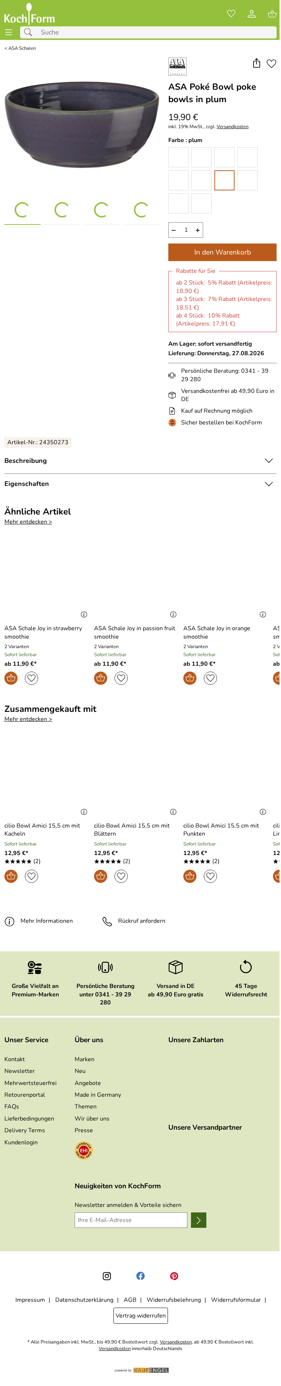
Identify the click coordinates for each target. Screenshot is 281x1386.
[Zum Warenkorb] (272, 14)
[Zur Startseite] (29, 14)
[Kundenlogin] (251, 14)
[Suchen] (30, 32)
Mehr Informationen (46, 921)
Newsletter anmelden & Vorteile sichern (128, 1205)
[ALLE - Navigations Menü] (8, 32)
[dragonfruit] (224, 157)
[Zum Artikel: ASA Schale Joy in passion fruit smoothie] (137, 581)
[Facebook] (140, 1276)
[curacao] (201, 157)
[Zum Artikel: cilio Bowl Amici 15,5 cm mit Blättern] (137, 778)
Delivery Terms (24, 1130)
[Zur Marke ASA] (177, 66)
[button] (256, 63)
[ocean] (201, 180)
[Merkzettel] (231, 14)
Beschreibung (25, 460)
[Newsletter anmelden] (198, 1220)
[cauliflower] (178, 157)
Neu (80, 1071)
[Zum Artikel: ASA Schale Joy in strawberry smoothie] (47, 581)
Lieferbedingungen (29, 1119)
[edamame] (247, 157)
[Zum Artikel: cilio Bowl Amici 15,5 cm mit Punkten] (226, 778)
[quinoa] (247, 180)
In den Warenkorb (222, 252)
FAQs (11, 1107)
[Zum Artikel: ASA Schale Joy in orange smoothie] (226, 581)
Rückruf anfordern (141, 921)
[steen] (178, 203)
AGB (130, 1300)
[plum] (224, 180)
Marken (84, 1059)
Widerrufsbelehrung (174, 1300)
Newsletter (19, 1071)
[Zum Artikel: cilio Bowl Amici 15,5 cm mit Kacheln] (47, 778)
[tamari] (201, 203)
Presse (84, 1130)
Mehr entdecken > (28, 522)
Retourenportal (24, 1095)
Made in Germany (98, 1095)
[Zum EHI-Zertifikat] (173, 423)
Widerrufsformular (236, 1300)
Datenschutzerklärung (84, 1300)
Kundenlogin (21, 1142)
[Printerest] (174, 1276)
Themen (86, 1107)
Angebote (88, 1083)
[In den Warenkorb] (11, 678)
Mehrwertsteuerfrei (30, 1083)
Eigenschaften (26, 483)
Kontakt (14, 1059)
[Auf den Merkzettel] (271, 63)
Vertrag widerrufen (141, 1316)
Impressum (30, 1300)
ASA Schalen (22, 48)
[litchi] (178, 180)
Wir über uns (92, 1119)
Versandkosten (232, 127)
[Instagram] (107, 1276)
